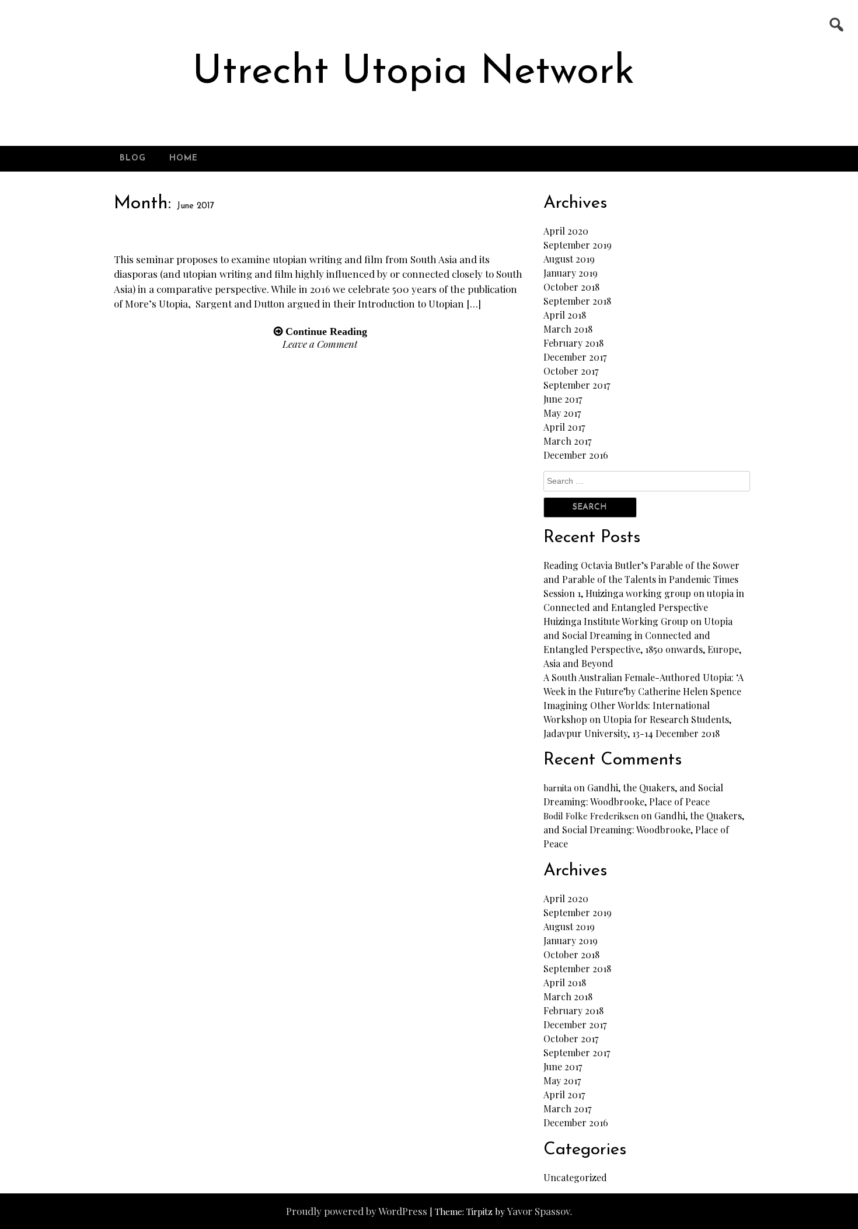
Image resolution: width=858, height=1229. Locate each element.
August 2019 (569, 259)
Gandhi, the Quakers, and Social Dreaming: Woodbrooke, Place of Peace (643, 829)
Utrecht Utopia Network (413, 72)
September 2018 (577, 301)
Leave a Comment (320, 343)
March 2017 (567, 441)
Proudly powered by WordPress (356, 1210)
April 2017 (564, 427)
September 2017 (576, 385)
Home (183, 158)
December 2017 (574, 357)
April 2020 (565, 231)
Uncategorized (575, 1177)
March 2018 (567, 329)
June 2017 (562, 399)
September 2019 (577, 245)
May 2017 (562, 413)
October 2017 (570, 371)
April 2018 (564, 315)
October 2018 (571, 287)
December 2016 (575, 455)
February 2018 (573, 343)
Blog (133, 158)
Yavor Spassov (538, 1210)
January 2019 (570, 273)
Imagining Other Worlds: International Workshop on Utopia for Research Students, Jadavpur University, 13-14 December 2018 (637, 719)
